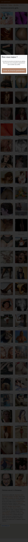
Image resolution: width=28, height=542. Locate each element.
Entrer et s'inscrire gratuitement (14, 70)
